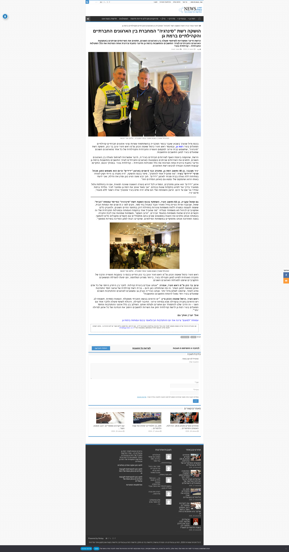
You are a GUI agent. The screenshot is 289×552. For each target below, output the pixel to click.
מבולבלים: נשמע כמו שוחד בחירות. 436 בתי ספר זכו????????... (159, 459)
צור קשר (185, 2)
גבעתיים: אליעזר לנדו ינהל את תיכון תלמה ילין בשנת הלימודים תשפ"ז (189, 523)
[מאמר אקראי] (88, 18)
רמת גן (192, 19)
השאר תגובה (175, 49)
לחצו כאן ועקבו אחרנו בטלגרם (130, 465)
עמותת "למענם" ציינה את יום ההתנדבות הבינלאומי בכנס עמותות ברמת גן (160, 320)
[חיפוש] (87, 2)
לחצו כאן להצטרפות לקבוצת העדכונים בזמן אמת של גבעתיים (130, 479)
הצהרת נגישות (158, 542)
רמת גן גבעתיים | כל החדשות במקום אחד (199, 18)
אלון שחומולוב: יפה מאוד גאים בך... (154, 502)
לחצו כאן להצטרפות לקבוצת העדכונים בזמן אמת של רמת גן (130, 471)
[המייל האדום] (101, 2)
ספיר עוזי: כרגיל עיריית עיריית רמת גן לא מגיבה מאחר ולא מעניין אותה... (160, 470)
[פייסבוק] (286, 275)
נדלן (163, 19)
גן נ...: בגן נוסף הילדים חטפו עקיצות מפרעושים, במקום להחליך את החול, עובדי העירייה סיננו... (159, 483)
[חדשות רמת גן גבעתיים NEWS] (190, 9)
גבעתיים (182, 19)
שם (197, 382)
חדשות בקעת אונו (109, 19)
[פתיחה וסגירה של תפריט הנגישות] (5, 16)
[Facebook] (109, 2)
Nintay (101, 538)
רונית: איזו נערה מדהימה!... (154, 493)
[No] (286, 548)
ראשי (197, 26)
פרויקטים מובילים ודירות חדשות (144, 19)
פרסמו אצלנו (176, 2)
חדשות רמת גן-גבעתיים (127, 542)
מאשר (96, 549)
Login (155, 2)
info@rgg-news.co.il (126, 328)
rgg (198, 49)
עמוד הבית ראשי (187, 26)
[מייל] (286, 281)
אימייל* (196, 390)
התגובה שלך (194, 362)
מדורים (172, 19)
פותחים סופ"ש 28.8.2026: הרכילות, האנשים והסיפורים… (182, 427)
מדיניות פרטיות (141, 397)
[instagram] (107, 2)
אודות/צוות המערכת (165, 2)
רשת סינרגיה (185, 337)
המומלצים (123, 19)
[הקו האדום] (103, 2)
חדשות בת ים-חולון (144, 542)
